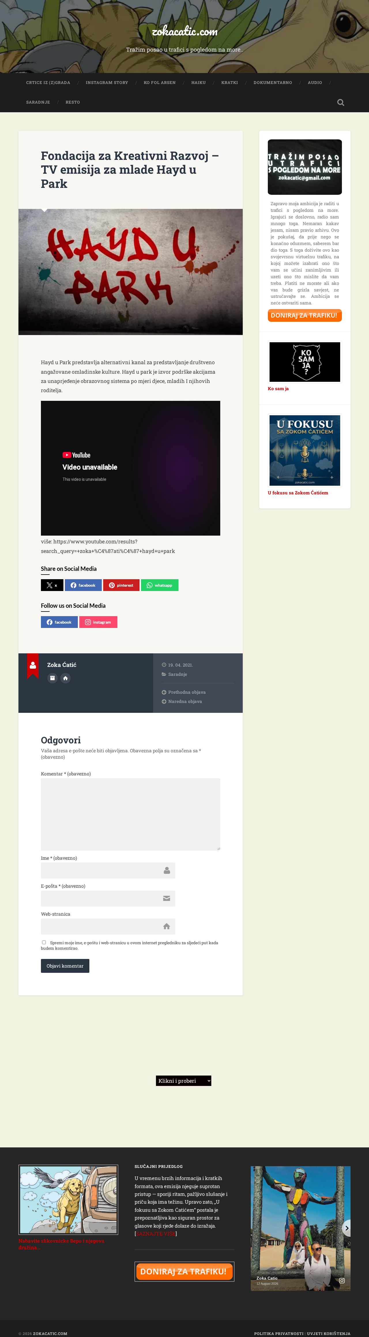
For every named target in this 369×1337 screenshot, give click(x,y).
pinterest (125, 585)
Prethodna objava (187, 692)
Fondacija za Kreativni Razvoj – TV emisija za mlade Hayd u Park (130, 169)
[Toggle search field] (341, 102)
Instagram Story (107, 82)
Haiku (198, 82)
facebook (87, 585)
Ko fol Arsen (160, 82)
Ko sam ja (278, 388)
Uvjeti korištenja (329, 1333)
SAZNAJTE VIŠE (156, 1233)
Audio (315, 82)
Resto (73, 102)
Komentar (66, 773)
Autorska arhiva (52, 678)
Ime (59, 858)
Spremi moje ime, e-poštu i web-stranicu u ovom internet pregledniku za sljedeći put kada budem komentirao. (129, 945)
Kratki (229, 82)
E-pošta (63, 886)
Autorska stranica (65, 678)
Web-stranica (55, 914)
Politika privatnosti (279, 1333)
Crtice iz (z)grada (48, 82)
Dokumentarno (273, 82)
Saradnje (38, 102)
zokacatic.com (185, 30)
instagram (102, 622)
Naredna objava (185, 701)
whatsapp (163, 585)
